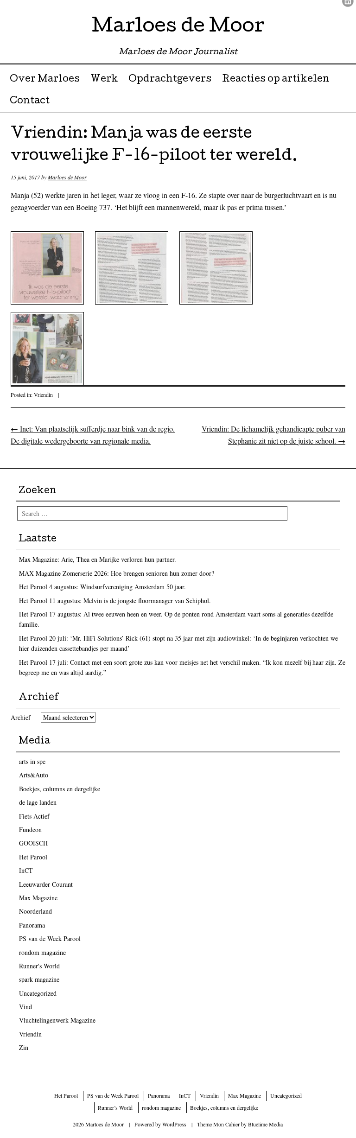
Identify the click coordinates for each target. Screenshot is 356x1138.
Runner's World (39, 965)
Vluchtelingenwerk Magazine (57, 1020)
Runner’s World (115, 1107)
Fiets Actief (34, 816)
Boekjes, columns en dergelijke (59, 788)
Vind (25, 1006)
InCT (26, 870)
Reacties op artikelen (276, 79)
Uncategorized (38, 993)
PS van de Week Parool (50, 938)
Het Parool (33, 856)
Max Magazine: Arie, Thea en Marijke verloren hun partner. (97, 559)
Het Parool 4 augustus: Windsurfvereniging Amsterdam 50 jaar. (102, 586)
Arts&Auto (33, 774)
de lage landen (38, 802)
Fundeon (30, 829)
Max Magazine (38, 897)
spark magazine (39, 979)
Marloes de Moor (178, 27)
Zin (23, 1047)
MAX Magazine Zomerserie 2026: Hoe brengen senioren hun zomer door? (116, 573)
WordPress (174, 1124)
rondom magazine (42, 952)
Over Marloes (45, 79)
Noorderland (35, 911)
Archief (21, 717)
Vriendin (43, 394)
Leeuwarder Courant (46, 884)
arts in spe (32, 761)
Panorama (32, 925)
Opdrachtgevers (169, 79)
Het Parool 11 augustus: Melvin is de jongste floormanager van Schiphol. (115, 600)
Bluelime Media (265, 1124)
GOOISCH (33, 843)
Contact (30, 101)
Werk (104, 79)
